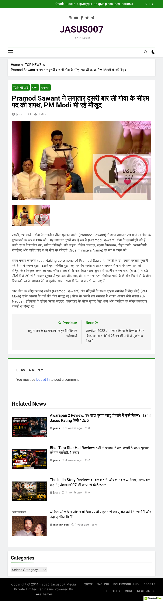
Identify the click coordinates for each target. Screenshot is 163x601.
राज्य (34, 87)
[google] (93, 18)
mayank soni (61, 524)
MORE (129, 591)
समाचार (45, 87)
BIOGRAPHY (112, 591)
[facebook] (81, 18)
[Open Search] (145, 52)
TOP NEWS (20, 87)
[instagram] (70, 18)
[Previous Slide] (146, 4)
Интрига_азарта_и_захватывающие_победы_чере (95, 5)
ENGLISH (103, 584)
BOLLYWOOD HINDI (126, 584)
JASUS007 (81, 29)
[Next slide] (152, 4)
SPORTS (149, 584)
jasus (19, 114)
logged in (43, 380)
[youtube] (76, 18)
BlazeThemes (43, 594)
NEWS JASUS (146, 591)
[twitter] (87, 18)
